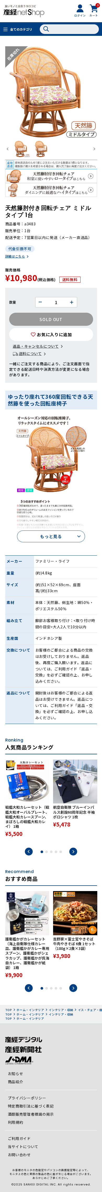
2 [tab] (46, 852)
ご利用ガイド (19, 1138)
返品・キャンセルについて (36, 346)
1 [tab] (42, 852)
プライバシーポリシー (27, 1097)
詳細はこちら (15, 256)
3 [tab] (51, 852)
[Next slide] (94, 149)
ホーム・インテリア (30, 1010)
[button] (21, 149)
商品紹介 (15, 1081)
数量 (12, 302)
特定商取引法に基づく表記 (31, 1106)
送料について (30, 353)
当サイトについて (23, 1146)
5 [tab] (60, 852)
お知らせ (15, 1073)
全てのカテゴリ (21, 29)
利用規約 (15, 1122)
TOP (8, 1010)
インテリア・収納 (61, 1010)
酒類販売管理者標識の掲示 (31, 1114)
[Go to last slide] (8, 149)
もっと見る (51, 536)
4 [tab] (56, 852)
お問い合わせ (19, 1154)
